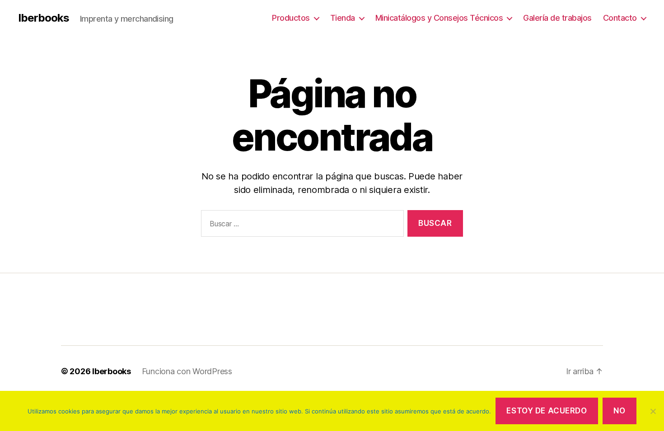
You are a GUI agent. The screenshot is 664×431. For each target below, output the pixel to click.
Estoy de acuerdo (546, 410)
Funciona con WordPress (187, 371)
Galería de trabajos (557, 18)
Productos (291, 18)
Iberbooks (43, 18)
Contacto (620, 18)
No (619, 410)
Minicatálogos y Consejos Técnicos (439, 18)
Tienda (342, 18)
